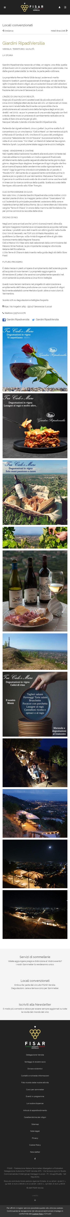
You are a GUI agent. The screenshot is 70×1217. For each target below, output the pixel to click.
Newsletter (35, 1152)
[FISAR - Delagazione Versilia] (32, 7)
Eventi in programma (35, 1096)
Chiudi (48, 1214)
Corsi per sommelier (35, 1089)
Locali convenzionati (17, 25)
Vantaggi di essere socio (35, 1062)
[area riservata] (35, 1200)
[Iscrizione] (65, 7)
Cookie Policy (35, 1145)
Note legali (35, 1131)
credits (35, 1195)
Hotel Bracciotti (58, 31)
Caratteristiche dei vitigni (35, 1117)
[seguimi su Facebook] (35, 1159)
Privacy (35, 1138)
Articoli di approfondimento (35, 1110)
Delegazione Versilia (35, 1055)
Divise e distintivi (35, 1069)
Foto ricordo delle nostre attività (35, 1082)
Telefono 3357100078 (15, 313)
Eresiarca (8, 31)
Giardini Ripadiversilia (18, 319)
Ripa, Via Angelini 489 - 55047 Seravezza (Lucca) (28, 306)
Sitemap (35, 1124)
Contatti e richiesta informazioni (35, 1076)
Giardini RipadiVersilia (47, 319)
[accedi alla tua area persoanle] (59, 7)
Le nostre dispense (35, 1103)
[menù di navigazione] (4, 7)
